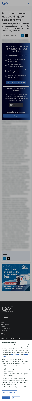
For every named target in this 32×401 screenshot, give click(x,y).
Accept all (5, 398)
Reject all (16, 398)
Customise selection (9, 392)
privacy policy (15, 355)
